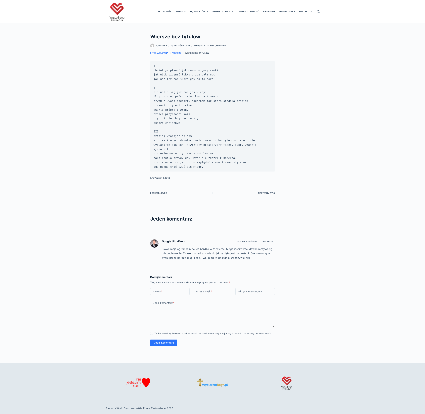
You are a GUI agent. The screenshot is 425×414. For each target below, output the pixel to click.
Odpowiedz (267, 241)
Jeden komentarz (216, 45)
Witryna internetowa (250, 291)
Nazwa (157, 291)
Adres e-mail (203, 291)
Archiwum (269, 11)
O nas (179, 11)
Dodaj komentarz (163, 302)
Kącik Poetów (197, 11)
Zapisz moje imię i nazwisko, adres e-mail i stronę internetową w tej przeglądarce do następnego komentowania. (213, 333)
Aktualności (165, 11)
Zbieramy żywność (248, 11)
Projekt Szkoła (221, 11)
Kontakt (304, 11)
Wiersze (198, 45)
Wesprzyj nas (287, 11)
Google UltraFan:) (173, 241)
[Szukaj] (318, 11)
